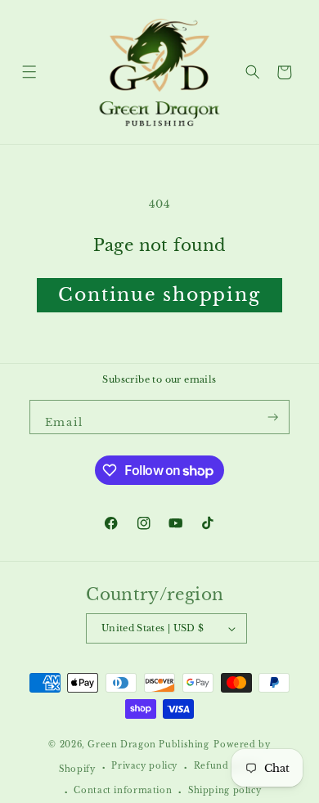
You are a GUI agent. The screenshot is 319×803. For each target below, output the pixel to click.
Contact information (123, 791)
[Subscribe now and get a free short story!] (273, 417)
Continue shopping (159, 295)
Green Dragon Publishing (148, 745)
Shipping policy (224, 791)
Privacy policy (144, 766)
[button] (29, 72)
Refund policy (227, 766)
